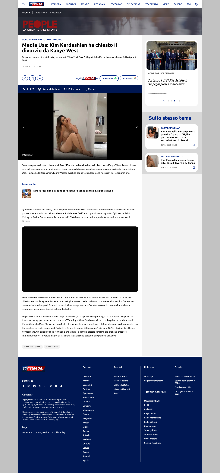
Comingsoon (150, 426)
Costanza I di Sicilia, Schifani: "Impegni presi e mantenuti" (167, 82)
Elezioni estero (121, 380)
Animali (86, 456)
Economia (87, 385)
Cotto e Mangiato (152, 443)
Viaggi (86, 427)
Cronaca (87, 376)
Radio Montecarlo (152, 417)
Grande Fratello (121, 385)
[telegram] (50, 386)
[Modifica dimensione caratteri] (40, 78)
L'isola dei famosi (122, 389)
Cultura (86, 443)
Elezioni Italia (120, 376)
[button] (49, 89)
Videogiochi (88, 410)
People (86, 401)
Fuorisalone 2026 (183, 387)
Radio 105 (149, 409)
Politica (86, 389)
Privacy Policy (42, 432)
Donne (86, 414)
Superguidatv (150, 430)
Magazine (87, 418)
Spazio (86, 460)
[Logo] (36, 4)
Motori (86, 422)
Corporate (27, 432)
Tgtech (86, 435)
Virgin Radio (150, 413)
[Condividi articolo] (25, 78)
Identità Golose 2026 (185, 376)
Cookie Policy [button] (58, 432)
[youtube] (55, 386)
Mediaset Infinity (152, 401)
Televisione (88, 397)
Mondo (86, 380)
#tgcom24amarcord (153, 380)
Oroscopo (148, 376)
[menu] (23, 4)
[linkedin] (45, 386)
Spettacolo (88, 393)
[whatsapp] (34, 386)
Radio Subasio (150, 422)
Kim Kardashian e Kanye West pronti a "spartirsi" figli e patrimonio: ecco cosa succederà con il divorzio (178, 135)
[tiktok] (61, 386)
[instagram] (28, 386)
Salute (86, 448)
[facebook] (23, 386)
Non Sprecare (150, 438)
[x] (39, 386)
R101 (146, 405)
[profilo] (196, 4)
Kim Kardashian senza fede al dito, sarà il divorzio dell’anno (178, 161)
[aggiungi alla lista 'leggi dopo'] (32, 78)
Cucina (86, 431)
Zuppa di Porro (151, 434)
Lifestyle (87, 406)
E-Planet (87, 439)
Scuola (86, 452)
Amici (116, 393)
